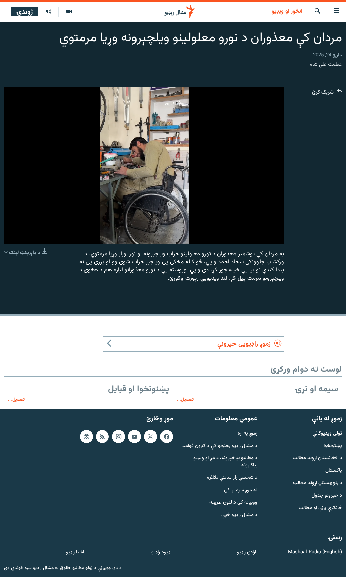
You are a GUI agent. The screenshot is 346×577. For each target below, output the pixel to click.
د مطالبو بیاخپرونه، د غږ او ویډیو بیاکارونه (225, 462)
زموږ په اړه (247, 433)
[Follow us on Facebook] (166, 436)
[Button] (327, 93)
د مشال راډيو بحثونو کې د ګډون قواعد (219, 446)
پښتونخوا (333, 446)
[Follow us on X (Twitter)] (150, 436)
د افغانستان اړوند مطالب (317, 458)
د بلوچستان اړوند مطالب (317, 483)
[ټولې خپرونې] (48, 12)
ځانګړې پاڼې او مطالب (320, 508)
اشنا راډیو (75, 552)
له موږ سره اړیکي (240, 490)
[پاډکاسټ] (86, 436)
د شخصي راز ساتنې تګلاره (232, 477)
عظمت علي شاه (326, 65)
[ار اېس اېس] (102, 436)
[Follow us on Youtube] (134, 436)
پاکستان (333, 471)
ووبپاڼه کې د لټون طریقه (233, 502)
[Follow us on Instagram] (118, 436)
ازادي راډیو (246, 552)
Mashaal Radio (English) (315, 552)
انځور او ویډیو (287, 12)
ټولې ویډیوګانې (327, 433)
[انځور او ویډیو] (68, 12)
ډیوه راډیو (160, 552)
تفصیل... (185, 399)
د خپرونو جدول (327, 495)
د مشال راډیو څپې (239, 515)
